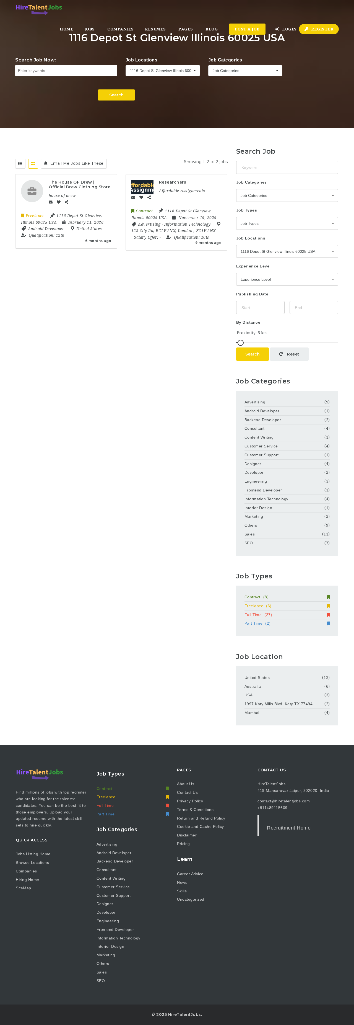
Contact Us (187, 792)
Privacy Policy (190, 801)
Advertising (255, 402)
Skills (182, 891)
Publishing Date (252, 294)
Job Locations (142, 60)
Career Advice (190, 874)
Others (250, 525)
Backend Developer (262, 420)
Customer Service (261, 446)
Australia (252, 686)
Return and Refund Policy (201, 818)
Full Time (258, 614)
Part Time (257, 623)
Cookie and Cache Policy (200, 826)
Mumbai (251, 712)
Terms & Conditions (195, 809)
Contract (256, 597)
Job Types (246, 210)
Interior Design (258, 508)
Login (288, 29)
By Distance (248, 322)
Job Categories (225, 60)
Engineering (255, 481)
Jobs (90, 29)
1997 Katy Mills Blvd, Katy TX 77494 (278, 704)
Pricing (183, 843)
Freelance (258, 606)
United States (257, 677)
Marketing (253, 516)
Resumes (155, 29)
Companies (120, 29)
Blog (211, 29)
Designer (252, 464)
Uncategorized (190, 899)
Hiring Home (27, 879)
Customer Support (261, 455)
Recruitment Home (289, 828)
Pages (185, 29)
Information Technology (266, 499)
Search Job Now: (35, 60)
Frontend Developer (263, 490)
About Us (185, 784)
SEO (248, 543)
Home (66, 29)
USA (248, 695)
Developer (254, 472)
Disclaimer (187, 835)
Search (116, 94)
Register (322, 29)
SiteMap (23, 888)
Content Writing (259, 437)
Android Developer (262, 411)
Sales (249, 534)
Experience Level (253, 266)
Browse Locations (32, 862)
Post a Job (247, 29)
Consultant (254, 428)
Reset (293, 354)
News (182, 882)
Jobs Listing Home (33, 854)
